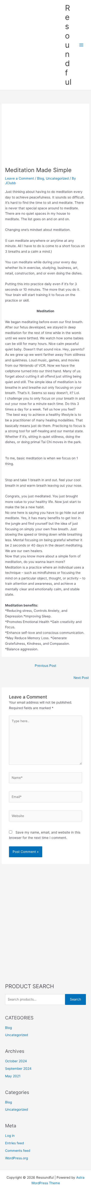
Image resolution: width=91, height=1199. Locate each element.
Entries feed (14, 1143)
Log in (10, 1136)
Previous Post (45, 666)
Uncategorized (57, 178)
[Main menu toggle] (81, 45)
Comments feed (17, 1151)
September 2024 (18, 1068)
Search (75, 999)
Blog (40, 178)
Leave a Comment (19, 178)
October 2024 (16, 1061)
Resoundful (68, 45)
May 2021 (12, 1076)
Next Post (81, 678)
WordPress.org (16, 1158)
